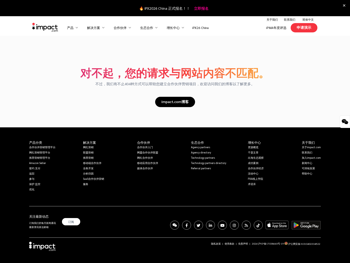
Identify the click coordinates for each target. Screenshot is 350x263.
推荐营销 (88, 157)
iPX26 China (200, 28)
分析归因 (88, 173)
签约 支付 (34, 168)
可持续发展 (308, 168)
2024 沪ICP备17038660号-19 (268, 243)
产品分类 (35, 143)
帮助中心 (307, 173)
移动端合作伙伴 (92, 163)
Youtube (222, 225)
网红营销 (88, 147)
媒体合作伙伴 (145, 168)
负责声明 (243, 243)
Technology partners (203, 157)
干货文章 (253, 152)
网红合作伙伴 (145, 157)
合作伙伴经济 (256, 168)
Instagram (234, 225)
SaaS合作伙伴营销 (93, 178)
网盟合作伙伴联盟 (147, 152)
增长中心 (173, 28)
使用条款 (229, 243)
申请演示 (304, 27)
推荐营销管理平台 (39, 157)
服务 (85, 184)
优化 (31, 189)
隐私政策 (216, 243)
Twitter (198, 225)
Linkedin (210, 225)
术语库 (252, 184)
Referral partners (201, 168)
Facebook (186, 225)
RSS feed (246, 225)
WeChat (174, 225)
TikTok (258, 225)
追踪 (31, 173)
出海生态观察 (256, 157)
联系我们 (289, 19)
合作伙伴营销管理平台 (42, 147)
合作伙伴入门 (145, 147)
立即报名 (201, 8)
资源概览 (253, 147)
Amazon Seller (37, 163)
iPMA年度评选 (276, 28)
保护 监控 (34, 184)
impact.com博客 (175, 101)
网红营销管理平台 (39, 152)
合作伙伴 (143, 143)
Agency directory (201, 152)
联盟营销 (88, 152)
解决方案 (89, 143)
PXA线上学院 (255, 178)
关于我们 (308, 143)
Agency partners (200, 147)
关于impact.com (311, 147)
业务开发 (88, 168)
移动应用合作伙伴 (147, 163)
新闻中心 (307, 163)
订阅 (71, 222)
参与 (31, 178)
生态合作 (197, 143)
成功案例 (253, 163)
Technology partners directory (208, 163)
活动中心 (253, 173)
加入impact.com (311, 157)
